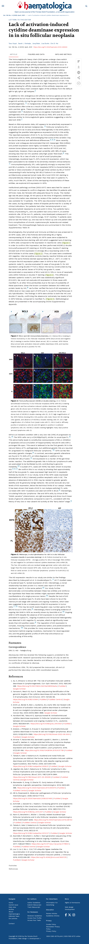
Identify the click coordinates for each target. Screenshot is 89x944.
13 (16, 606)
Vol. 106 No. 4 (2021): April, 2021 (14, 15)
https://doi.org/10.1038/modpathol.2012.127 (31, 833)
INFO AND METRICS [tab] (63, 54)
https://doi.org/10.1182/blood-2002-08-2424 (52, 734)
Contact (12, 923)
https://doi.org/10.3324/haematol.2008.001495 (32, 798)
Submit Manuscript (34, 905)
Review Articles (51, 913)
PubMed (62, 686)
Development (70, 909)
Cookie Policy (51, 924)
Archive (11, 909)
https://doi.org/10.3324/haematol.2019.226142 (53, 820)
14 (63, 612)
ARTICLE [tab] (13, 54)
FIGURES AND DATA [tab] (36, 54)
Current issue (13, 905)
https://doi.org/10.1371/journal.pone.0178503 (50, 844)
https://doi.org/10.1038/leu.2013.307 (28, 812)
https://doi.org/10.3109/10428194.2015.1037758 (44, 750)
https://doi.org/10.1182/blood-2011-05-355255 (32, 777)
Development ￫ (35, 938)
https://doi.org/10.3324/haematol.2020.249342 (50, 47)
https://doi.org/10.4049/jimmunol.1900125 (48, 857)
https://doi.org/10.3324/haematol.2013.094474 (36, 788)
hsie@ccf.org (25, 650)
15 (22, 628)
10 (53, 450)
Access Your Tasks (34, 920)
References (13, 869)
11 (31, 458)
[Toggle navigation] (4, 6)
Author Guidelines (33, 902)
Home (11, 902)
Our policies (13, 918)
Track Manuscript (33, 907)
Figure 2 (38, 253)
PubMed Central (55, 699)
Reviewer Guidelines (34, 916)
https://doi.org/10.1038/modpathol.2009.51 (31, 766)
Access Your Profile (34, 918)
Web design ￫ (23, 938)
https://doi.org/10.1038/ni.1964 (25, 699)
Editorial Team (14, 916)
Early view (12, 907)
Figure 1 (66, 243)
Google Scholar (19, 689)
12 (43, 588)
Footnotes (13, 866)
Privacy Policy (51, 931)
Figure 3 (50, 299)
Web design (69, 907)
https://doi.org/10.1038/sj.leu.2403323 (46, 724)
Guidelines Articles (52, 916)
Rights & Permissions (72, 902)
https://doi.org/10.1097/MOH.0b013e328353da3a (37, 686)
